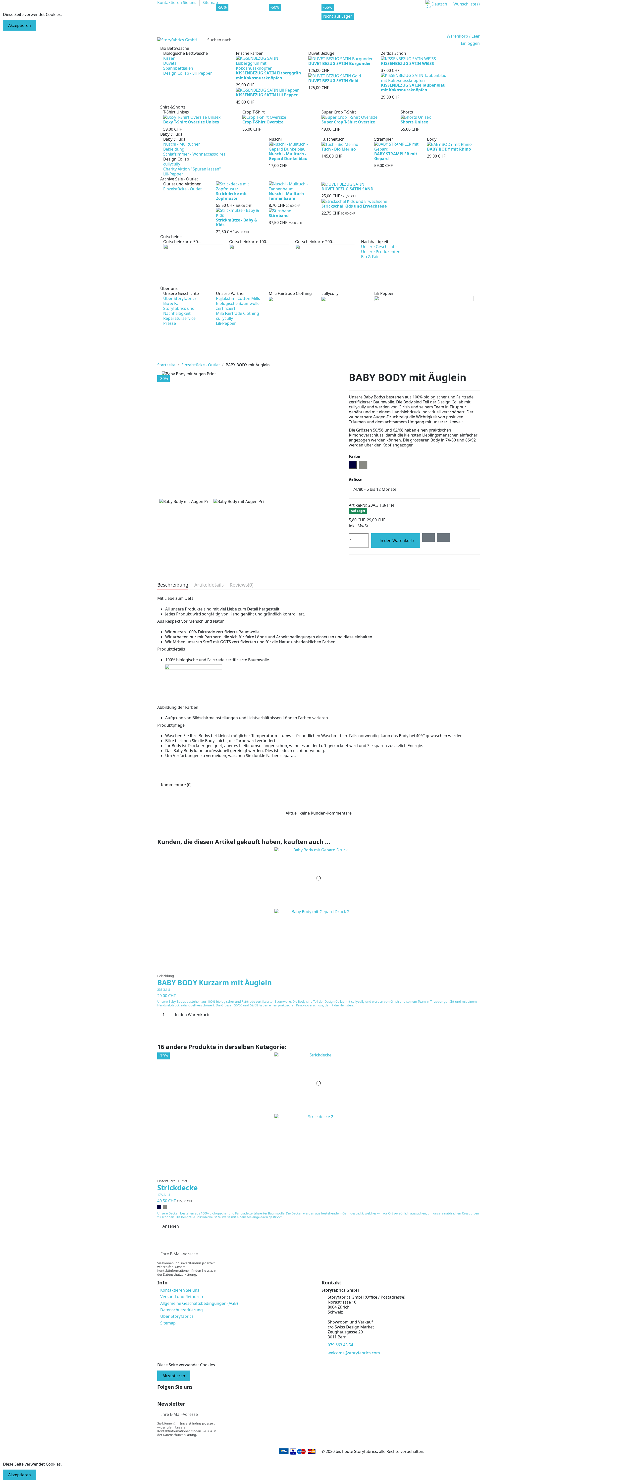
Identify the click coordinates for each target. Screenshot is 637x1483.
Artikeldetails (209, 585)
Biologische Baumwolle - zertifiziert (239, 306)
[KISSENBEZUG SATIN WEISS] (408, 58)
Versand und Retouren (181, 1296)
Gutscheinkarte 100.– (249, 241)
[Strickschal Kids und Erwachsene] (354, 201)
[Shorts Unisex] (416, 117)
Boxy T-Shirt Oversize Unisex (191, 122)
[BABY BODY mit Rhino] (449, 144)
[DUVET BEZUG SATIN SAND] (342, 184)
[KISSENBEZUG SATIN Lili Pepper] (267, 90)
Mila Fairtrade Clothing (237, 313)
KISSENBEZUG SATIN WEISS (407, 63)
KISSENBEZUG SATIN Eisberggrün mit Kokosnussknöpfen (268, 75)
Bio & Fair (370, 256)
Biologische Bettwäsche (185, 53)
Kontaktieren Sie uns (179, 1290)
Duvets (169, 63)
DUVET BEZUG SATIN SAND (347, 189)
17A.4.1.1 (163, 1194)
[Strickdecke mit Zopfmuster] (239, 186)
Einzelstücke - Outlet (182, 189)
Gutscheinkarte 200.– (315, 241)
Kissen (169, 58)
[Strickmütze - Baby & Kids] (239, 212)
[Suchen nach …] (437, 40)
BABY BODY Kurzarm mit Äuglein (214, 982)
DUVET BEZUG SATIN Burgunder (339, 63)
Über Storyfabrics (180, 298)
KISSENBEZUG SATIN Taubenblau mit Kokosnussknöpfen (413, 87)
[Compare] (318, 968)
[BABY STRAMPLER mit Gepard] (397, 146)
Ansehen (170, 1226)
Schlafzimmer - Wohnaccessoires (194, 154)
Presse (169, 323)
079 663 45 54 (340, 1345)
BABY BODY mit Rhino (449, 149)
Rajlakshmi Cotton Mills (238, 298)
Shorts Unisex (414, 122)
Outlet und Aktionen (182, 183)
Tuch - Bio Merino (338, 149)
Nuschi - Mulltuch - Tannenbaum (287, 196)
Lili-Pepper (173, 174)
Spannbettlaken (178, 68)
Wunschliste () (466, 4)
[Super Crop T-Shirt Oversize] (349, 117)
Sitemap (168, 1322)
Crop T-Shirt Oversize (262, 122)
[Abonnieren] (476, 1253)
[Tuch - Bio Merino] (339, 144)
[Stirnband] (280, 210)
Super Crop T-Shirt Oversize (348, 122)
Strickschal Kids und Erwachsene (354, 206)
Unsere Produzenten (380, 251)
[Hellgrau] (165, 1207)
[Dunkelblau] (159, 1207)
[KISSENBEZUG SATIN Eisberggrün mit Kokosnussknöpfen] (269, 63)
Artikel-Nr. (358, 505)
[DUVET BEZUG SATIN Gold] (334, 75)
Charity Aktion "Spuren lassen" (192, 169)
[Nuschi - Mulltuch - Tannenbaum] (292, 186)
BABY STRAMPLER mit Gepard (395, 156)
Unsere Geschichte (379, 246)
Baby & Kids (174, 139)
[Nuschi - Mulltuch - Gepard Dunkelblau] (292, 146)
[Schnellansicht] (321, 968)
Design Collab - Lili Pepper (187, 73)
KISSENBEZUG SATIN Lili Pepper (267, 95)
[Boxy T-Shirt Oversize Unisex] (191, 117)
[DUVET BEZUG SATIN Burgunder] (340, 58)
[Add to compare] (443, 537)
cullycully (171, 164)
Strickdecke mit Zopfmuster (231, 196)
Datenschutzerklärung (181, 1309)
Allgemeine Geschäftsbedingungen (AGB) (199, 1303)
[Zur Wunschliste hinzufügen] (428, 537)
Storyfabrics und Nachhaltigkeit (179, 311)
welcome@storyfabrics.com (354, 1353)
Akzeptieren (19, 25)
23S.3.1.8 (163, 989)
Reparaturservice (179, 318)
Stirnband (279, 215)
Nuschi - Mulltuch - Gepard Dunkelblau (288, 156)
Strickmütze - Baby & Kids (236, 222)
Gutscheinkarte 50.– (182, 241)
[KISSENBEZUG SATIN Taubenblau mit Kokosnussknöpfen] (414, 77)
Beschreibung (172, 585)
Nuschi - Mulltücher (181, 144)
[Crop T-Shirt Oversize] (264, 117)
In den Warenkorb (396, 540)
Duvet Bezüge (321, 53)
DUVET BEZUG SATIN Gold (333, 80)
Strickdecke (177, 1187)
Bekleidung (173, 149)
